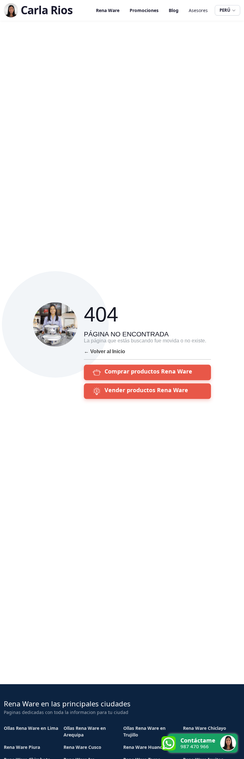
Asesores (198, 10)
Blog (174, 10)
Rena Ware (107, 10)
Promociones (144, 10)
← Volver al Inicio (104, 351)
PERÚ (225, 10)
